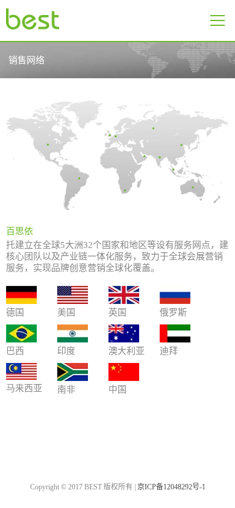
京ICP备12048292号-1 (171, 487)
